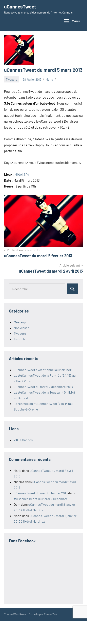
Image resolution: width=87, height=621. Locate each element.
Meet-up (20, 322)
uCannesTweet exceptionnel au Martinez (42, 370)
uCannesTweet (20, 6)
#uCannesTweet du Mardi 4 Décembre (41, 499)
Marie (49, 79)
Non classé (21, 328)
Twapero (11, 79)
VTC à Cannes (23, 440)
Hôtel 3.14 (22, 174)
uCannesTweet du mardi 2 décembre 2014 (43, 387)
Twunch (19, 339)
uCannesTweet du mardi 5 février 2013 (41, 493)
